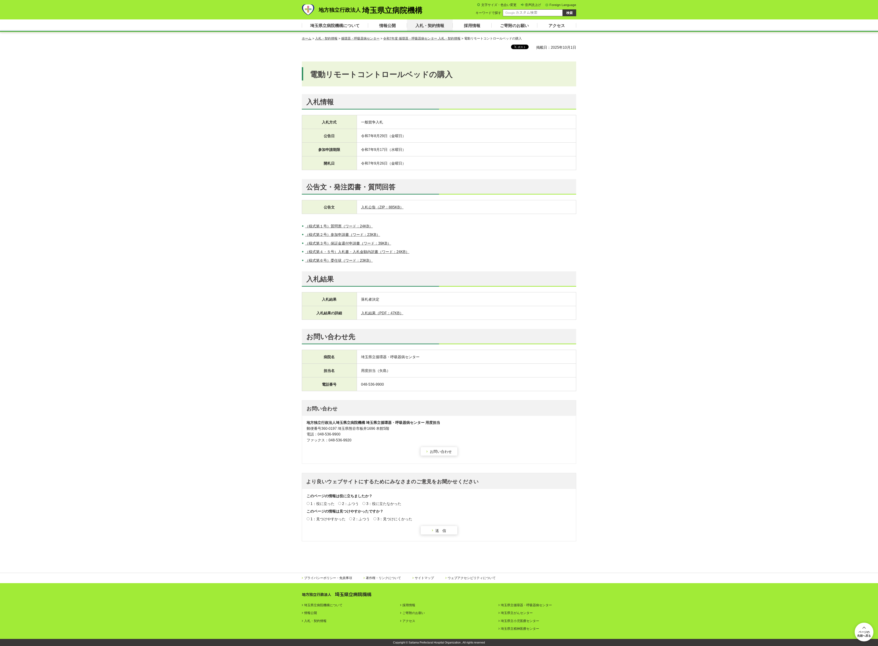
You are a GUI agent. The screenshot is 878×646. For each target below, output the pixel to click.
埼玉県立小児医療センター (520, 621)
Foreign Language (562, 5)
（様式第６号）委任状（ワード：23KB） (339, 260)
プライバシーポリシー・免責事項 (328, 578)
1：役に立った (323, 504)
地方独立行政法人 (371, 10)
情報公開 (387, 25)
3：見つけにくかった (394, 519)
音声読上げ (533, 5)
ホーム (306, 38)
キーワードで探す (488, 13)
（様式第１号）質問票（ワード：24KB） (339, 226)
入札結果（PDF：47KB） (382, 313)
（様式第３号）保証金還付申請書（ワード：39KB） (348, 243)
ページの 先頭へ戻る (864, 633)
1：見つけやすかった (328, 519)
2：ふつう (350, 504)
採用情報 (472, 25)
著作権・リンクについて (383, 578)
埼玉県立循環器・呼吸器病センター (526, 605)
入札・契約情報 (429, 25)
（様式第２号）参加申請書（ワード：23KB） (342, 235)
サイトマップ (424, 578)
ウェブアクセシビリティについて (472, 578)
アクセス (557, 25)
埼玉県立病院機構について (335, 25)
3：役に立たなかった (383, 504)
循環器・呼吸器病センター (360, 38)
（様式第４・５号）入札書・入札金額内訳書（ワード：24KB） (357, 252)
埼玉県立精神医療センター (520, 628)
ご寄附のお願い (514, 25)
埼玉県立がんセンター (517, 613)
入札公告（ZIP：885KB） (382, 207)
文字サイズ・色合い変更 (499, 5)
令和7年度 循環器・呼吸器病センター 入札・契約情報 (421, 38)
